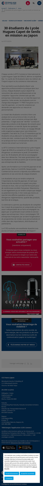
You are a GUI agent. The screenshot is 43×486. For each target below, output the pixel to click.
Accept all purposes (12, 473)
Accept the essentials (27, 473)
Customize (9, 478)
